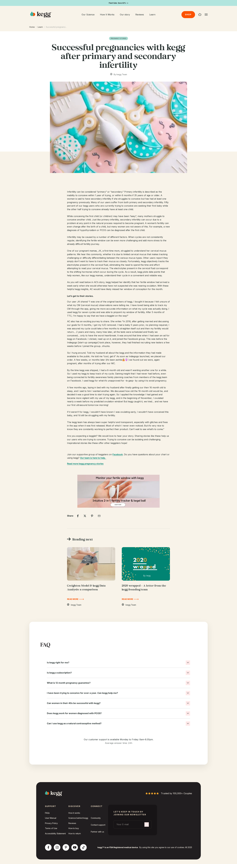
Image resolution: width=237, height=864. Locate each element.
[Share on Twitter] (85, 516)
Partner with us (97, 832)
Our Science (88, 14)
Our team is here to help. (93, 457)
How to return (74, 833)
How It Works (107, 14)
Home (32, 27)
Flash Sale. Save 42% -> (118, 3)
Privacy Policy (51, 823)
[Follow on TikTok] (83, 847)
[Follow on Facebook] (48, 847)
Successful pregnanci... (56, 27)
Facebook (117, 454)
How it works (74, 813)
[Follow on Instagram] (57, 847)
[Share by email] (99, 516)
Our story (125, 14)
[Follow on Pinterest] (66, 847)
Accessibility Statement (55, 833)
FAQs (47, 813)
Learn (152, 14)
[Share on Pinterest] (92, 516)
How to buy (73, 828)
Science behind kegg (78, 818)
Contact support (98, 825)
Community (96, 818)
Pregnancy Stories (118, 38)
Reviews (139, 14)
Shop (188, 14)
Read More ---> (75, 599)
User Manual (50, 818)
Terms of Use (51, 828)
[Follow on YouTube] (75, 847)
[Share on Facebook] (78, 516)
